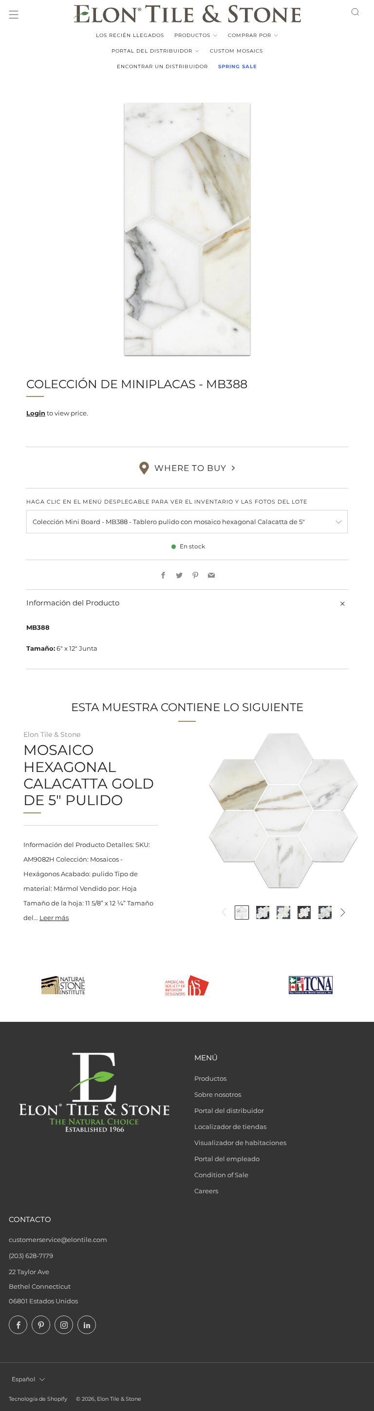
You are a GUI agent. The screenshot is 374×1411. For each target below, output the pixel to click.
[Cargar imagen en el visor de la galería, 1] (242, 912)
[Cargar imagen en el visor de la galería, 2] (263, 912)
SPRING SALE (237, 66)
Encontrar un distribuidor (162, 66)
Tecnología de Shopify (38, 1399)
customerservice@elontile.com (58, 1239)
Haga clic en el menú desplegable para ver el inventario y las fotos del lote (166, 501)
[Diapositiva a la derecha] (343, 912)
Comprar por (249, 35)
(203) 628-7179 (31, 1256)
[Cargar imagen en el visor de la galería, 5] (325, 912)
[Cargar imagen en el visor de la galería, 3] (283, 912)
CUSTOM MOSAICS (236, 51)
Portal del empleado (227, 1159)
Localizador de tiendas (230, 1126)
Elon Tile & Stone (51, 734)
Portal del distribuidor (152, 51)
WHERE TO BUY (190, 468)
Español (23, 1379)
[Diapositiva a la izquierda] (224, 912)
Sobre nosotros (217, 1094)
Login (35, 413)
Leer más (54, 918)
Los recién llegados (130, 35)
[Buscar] (355, 12)
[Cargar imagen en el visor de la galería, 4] (304, 912)
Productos (192, 35)
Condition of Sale (221, 1175)
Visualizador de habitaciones (240, 1143)
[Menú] (14, 14)
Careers (206, 1191)
